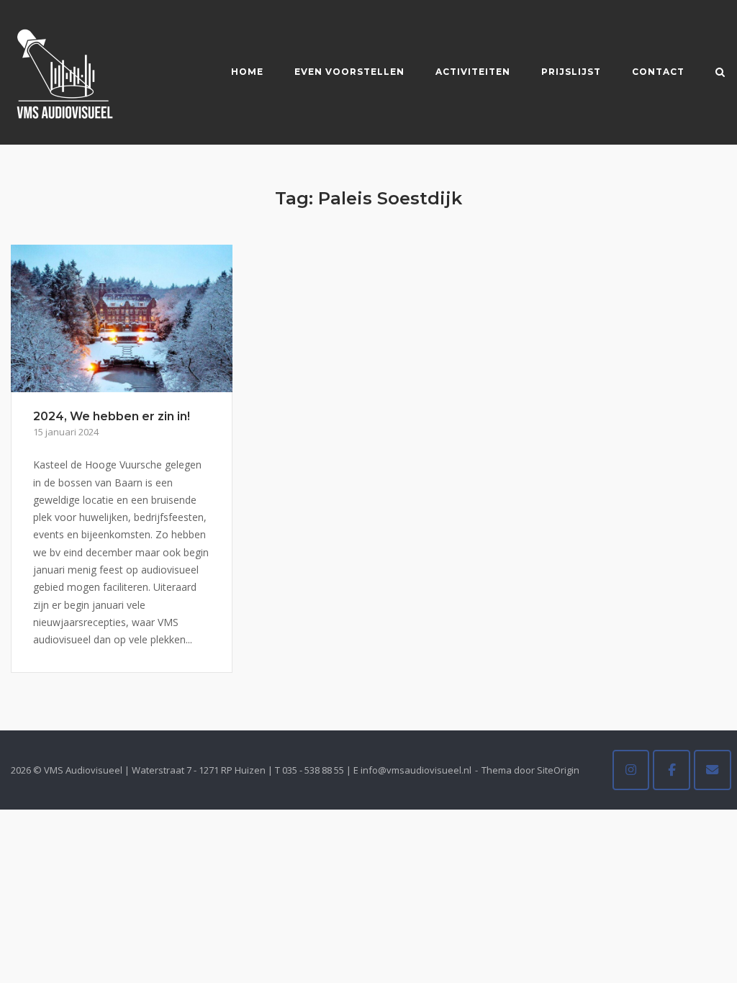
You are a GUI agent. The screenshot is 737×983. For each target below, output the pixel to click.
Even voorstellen (349, 71)
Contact (658, 71)
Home (247, 71)
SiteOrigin (558, 770)
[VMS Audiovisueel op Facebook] (671, 770)
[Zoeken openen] (720, 73)
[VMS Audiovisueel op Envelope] (712, 770)
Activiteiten (472, 71)
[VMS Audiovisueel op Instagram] (631, 770)
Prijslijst (571, 71)
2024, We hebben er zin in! (111, 416)
